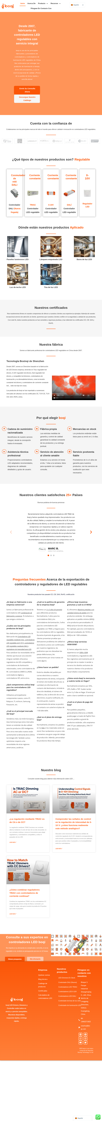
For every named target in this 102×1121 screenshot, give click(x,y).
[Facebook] (85, 1035)
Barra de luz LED (84, 259)
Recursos (54, 3)
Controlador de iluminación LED (69, 1005)
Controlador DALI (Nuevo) (67, 982)
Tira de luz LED (51, 287)
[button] (11, 532)
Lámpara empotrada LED (51, 259)
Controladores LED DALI (67, 996)
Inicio (22, 3)
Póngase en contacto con (41, 8)
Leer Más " (13, 842)
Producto (41, 3)
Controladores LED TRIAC (67, 987)
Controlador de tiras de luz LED (69, 1001)
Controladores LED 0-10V (67, 991)
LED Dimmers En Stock (66, 978)
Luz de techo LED (18, 287)
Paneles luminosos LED (18, 259)
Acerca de (31, 3)
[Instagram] (85, 1039)
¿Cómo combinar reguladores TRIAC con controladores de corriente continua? (24, 893)
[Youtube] (80, 1043)
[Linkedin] (80, 1035)
